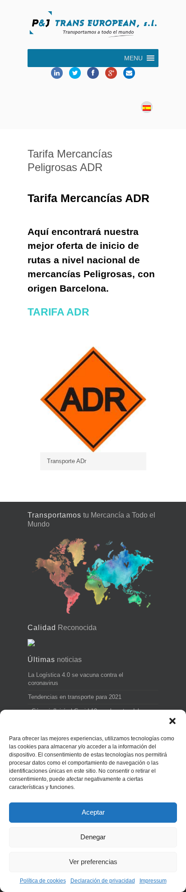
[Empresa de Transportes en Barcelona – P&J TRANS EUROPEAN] (93, 25)
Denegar (93, 837)
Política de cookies (43, 881)
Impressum (153, 881)
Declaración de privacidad (102, 881)
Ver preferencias (93, 861)
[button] (172, 720)
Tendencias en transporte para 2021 (74, 697)
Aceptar (93, 812)
